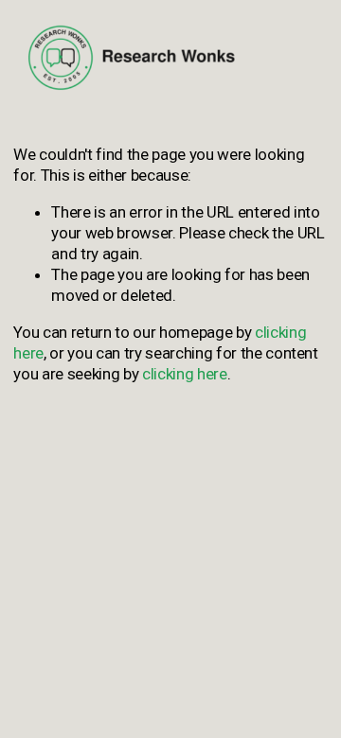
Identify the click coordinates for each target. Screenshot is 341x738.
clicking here (184, 373)
